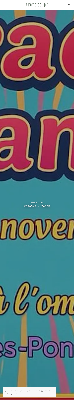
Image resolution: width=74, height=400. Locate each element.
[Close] (53, 392)
